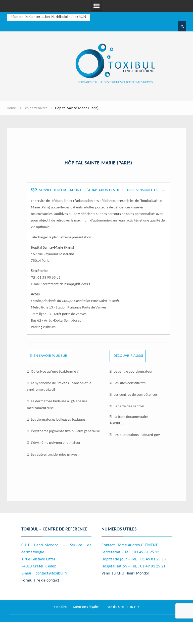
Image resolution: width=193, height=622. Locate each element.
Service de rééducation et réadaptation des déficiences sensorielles (98, 190)
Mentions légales (86, 607)
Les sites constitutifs (129, 383)
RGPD (134, 607)
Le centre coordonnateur (133, 372)
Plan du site (115, 607)
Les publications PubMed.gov (136, 435)
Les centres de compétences (135, 395)
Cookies (60, 607)
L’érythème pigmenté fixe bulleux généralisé (65, 431)
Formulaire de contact (40, 581)
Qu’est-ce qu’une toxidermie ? (54, 372)
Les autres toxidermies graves (53, 455)
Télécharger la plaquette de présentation (61, 237)
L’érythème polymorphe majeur (55, 443)
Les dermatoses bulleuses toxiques (57, 420)
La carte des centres (128, 406)
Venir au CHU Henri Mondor (126, 573)
